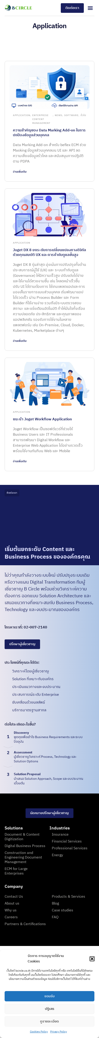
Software (71, 115)
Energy (57, 855)
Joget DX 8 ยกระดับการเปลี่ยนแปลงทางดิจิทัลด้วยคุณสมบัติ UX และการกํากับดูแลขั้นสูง (49, 252)
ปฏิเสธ (49, 1009)
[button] (92, 958)
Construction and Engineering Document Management (23, 857)
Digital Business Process (25, 846)
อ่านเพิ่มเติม (19, 172)
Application (21, 115)
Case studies (62, 910)
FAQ (55, 917)
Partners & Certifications (25, 924)
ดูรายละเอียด (49, 1021)
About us (12, 903)
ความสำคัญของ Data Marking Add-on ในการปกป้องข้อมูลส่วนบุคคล (49, 132)
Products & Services (68, 897)
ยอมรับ (49, 996)
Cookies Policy (39, 1032)
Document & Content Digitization (22, 836)
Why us (11, 910)
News (58, 115)
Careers (11, 917)
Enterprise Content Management (41, 119)
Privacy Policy (58, 1032)
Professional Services (69, 848)
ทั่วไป (83, 115)
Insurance (60, 834)
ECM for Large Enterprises (16, 871)
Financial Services (67, 841)
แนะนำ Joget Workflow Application (42, 419)
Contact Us (14, 897)
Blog (55, 903)
